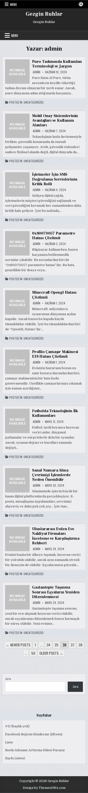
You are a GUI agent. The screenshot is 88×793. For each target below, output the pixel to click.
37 (72, 644)
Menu (13, 4)
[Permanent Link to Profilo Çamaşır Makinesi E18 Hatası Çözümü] (17, 362)
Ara (8, 679)
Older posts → (51, 653)
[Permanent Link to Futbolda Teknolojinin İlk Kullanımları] (17, 421)
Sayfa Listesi (15, 758)
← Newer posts (18, 644)
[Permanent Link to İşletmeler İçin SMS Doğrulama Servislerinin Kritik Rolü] (17, 184)
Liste (9, 742)
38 (80, 644)
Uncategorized (34, 102)
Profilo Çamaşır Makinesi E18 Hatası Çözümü (55, 354)
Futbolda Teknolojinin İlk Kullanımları (55, 413)
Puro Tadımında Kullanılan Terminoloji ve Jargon (57, 64)
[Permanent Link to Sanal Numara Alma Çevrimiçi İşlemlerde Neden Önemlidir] (17, 480)
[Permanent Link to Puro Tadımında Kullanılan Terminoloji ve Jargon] (17, 71)
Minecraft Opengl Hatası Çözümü (54, 295)
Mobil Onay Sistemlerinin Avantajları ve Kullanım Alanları (55, 120)
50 (33, 653)
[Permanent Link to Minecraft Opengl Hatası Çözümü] (17, 302)
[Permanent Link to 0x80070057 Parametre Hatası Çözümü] (17, 243)
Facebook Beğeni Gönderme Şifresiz (34, 734)
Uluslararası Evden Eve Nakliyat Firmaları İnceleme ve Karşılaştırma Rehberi (55, 536)
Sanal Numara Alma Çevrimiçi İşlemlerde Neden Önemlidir (51, 475)
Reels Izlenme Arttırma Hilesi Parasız (35, 750)
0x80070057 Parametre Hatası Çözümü (53, 235)
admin (36, 72)
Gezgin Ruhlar (44, 14)
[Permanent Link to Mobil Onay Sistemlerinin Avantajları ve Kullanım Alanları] (17, 126)
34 (48, 644)
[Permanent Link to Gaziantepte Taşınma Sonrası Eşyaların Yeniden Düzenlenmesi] (17, 597)
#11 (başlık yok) (17, 726)
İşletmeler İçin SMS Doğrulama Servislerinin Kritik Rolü (54, 179)
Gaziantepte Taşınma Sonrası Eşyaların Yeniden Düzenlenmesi (56, 592)
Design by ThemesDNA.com (44, 788)
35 (56, 644)
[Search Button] (81, 4)
